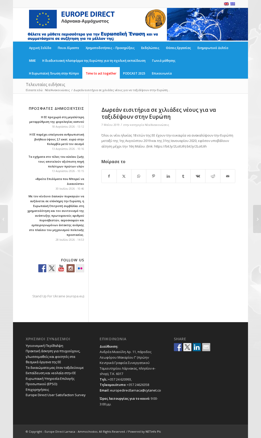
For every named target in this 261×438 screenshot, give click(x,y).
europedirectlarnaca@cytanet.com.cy (139, 390)
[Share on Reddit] (212, 176)
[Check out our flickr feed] (80, 268)
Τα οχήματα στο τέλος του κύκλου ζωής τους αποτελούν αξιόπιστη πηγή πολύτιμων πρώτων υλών (56, 161)
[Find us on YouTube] (61, 268)
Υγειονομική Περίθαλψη (44, 345)
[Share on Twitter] (187, 347)
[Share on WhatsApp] (139, 176)
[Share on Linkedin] (197, 347)
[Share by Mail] (227, 176)
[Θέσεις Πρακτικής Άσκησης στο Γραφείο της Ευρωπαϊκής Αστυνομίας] (4, 219)
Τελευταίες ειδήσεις (45, 84)
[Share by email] (206, 347)
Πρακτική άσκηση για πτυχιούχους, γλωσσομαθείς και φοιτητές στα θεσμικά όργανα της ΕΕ (53, 356)
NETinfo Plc (153, 431)
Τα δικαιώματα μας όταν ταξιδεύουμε (55, 367)
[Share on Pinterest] (153, 176)
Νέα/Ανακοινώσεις (157, 125)
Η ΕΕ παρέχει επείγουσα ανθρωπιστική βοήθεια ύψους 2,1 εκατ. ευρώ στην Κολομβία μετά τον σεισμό (57, 139)
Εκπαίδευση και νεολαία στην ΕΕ (51, 373)
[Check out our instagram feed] (71, 268)
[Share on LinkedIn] (168, 176)
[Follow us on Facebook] (42, 268)
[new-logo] (96, 24)
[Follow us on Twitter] (52, 268)
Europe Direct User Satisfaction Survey (56, 395)
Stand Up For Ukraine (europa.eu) (58, 296)
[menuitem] (40, 48)
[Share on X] (124, 176)
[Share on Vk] (198, 176)
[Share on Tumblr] (183, 176)
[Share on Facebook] (109, 176)
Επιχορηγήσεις (37, 389)
